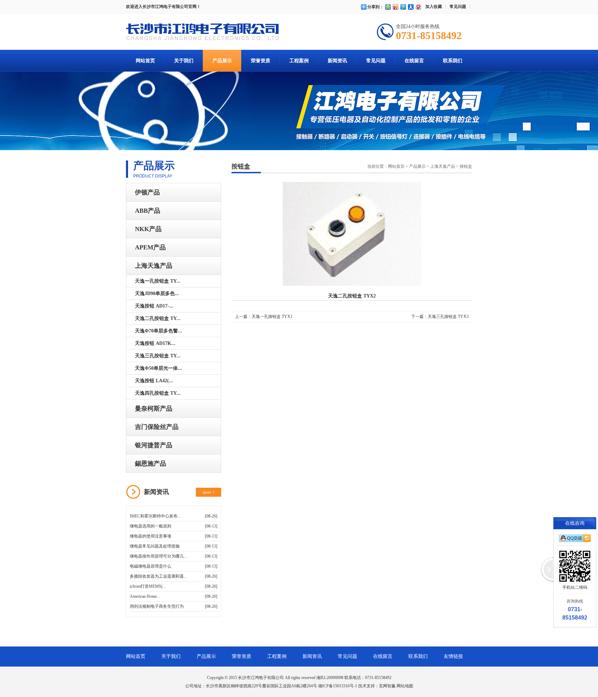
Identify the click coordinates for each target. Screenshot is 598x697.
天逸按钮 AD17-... (154, 306)
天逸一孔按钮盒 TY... (158, 281)
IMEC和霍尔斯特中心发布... (155, 516)
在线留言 (414, 60)
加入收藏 (433, 6)
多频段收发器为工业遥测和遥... (158, 576)
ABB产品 (147, 210)
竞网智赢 (387, 686)
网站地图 (405, 686)
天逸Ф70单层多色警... (158, 330)
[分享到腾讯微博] (403, 6)
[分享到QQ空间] (387, 6)
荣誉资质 (260, 60)
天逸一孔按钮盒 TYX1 (272, 316)
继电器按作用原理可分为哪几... (158, 556)
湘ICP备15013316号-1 (337, 686)
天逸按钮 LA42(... (154, 380)
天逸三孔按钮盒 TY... (158, 355)
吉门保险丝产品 (157, 426)
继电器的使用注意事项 (150, 536)
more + (209, 492)
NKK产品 (148, 229)
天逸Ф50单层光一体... (158, 368)
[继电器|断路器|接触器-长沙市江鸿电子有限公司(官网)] (202, 33)
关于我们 (183, 60)
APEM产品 (150, 247)
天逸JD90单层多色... (157, 293)
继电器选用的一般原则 (150, 526)
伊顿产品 (147, 192)
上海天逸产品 (153, 265)
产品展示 (222, 60)
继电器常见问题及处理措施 (155, 546)
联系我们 (452, 60)
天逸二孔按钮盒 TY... (158, 318)
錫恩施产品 (150, 463)
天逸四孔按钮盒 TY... (158, 393)
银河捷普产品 (153, 445)
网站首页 (145, 60)
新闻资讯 (337, 60)
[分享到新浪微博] (395, 6)
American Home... (145, 596)
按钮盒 (466, 166)
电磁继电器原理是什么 (150, 566)
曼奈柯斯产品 (153, 408)
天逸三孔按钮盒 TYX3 (448, 316)
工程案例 (299, 60)
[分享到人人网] (410, 6)
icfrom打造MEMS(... (148, 586)
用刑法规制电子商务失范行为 (157, 606)
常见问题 (458, 6)
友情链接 (453, 656)
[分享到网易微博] (418, 6)
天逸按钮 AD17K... (155, 343)
